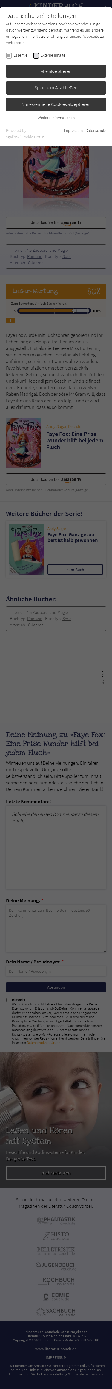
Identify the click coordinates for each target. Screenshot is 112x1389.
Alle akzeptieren (56, 71)
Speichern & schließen (56, 87)
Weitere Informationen (56, 117)
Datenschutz (95, 130)
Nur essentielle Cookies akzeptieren (56, 104)
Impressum (73, 130)
